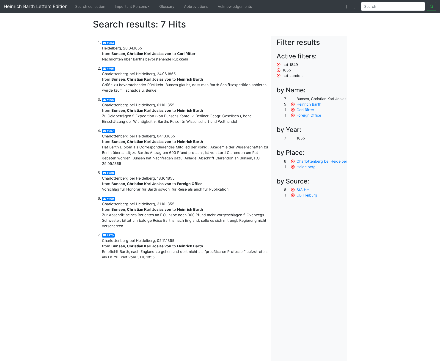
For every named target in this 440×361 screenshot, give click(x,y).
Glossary (166, 6)
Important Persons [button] (131, 6)
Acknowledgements (235, 6)
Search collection (90, 6)
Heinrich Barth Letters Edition (36, 6)
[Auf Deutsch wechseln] (338, 6)
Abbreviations (196, 6)
